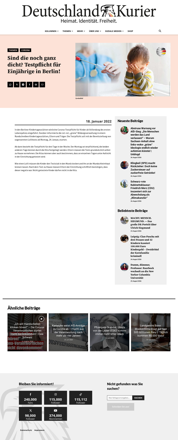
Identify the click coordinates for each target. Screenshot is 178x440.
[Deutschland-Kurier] (89, 14)
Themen (67, 31)
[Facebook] (29, 84)
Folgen (56, 392)
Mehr (80, 31)
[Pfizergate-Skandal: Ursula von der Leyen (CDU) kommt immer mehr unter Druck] (109, 332)
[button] (160, 31)
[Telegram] (23, 84)
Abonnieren (55, 408)
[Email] (42, 84)
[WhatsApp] (10, 84)
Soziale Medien (113, 31)
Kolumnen (50, 31)
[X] (16, 84)
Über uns (94, 31)
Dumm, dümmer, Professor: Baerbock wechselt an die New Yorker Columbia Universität (142, 271)
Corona (25, 50)
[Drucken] (36, 84)
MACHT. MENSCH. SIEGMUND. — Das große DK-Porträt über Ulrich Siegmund (143, 223)
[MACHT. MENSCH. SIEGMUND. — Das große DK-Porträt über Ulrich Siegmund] (124, 220)
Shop (130, 31)
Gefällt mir (30, 392)
